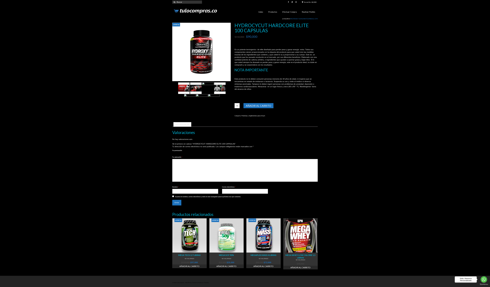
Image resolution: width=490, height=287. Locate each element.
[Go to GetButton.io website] (484, 284)
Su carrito (310, 2)
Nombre (175, 187)
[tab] (182, 124)
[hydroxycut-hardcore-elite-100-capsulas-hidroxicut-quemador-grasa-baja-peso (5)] (184, 88)
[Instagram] (296, 2)
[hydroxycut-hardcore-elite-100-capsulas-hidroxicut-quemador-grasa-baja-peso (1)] (190, 100)
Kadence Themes (203, 282)
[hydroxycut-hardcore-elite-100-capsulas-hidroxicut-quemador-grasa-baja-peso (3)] (208, 88)
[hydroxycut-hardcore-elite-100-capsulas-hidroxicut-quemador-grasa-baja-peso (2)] (220, 88)
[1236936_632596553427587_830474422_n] (202, 100)
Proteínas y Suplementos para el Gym (304, 19)
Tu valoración (177, 157)
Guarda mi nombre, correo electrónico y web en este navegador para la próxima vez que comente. (208, 196)
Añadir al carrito (258, 105)
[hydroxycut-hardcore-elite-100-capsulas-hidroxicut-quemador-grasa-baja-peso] (201, 52)
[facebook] (288, 2)
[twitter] (292, 2)
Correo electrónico (228, 187)
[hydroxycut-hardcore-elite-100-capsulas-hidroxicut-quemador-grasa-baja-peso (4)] (196, 88)
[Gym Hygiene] (214, 100)
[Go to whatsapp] (484, 279)
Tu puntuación (177, 150)
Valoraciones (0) (182, 124)
